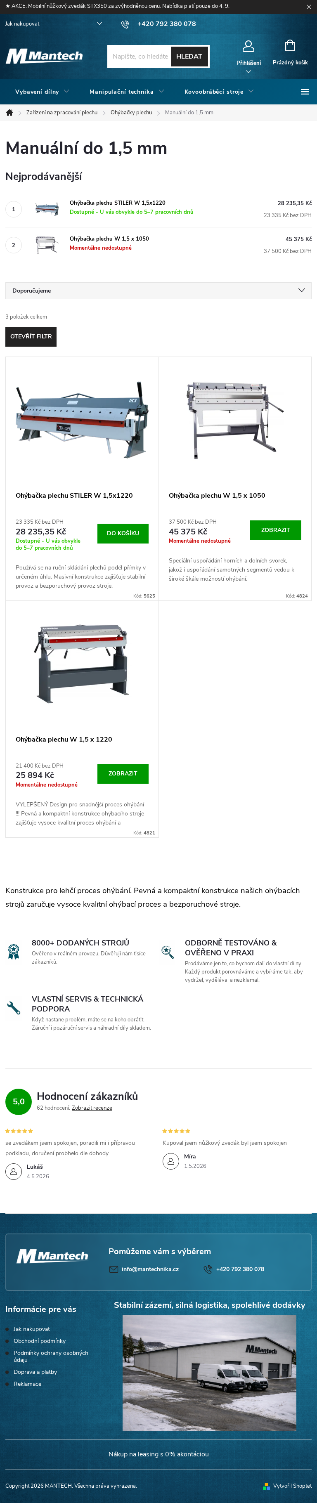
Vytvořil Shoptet (292, 1486)
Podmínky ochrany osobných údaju (51, 1356)
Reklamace (27, 1384)
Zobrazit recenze (92, 1108)
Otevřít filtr (31, 336)
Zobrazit (275, 530)
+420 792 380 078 (240, 1269)
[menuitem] (42, 92)
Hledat (189, 56)
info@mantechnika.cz (150, 1269)
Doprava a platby (35, 1372)
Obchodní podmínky (40, 1341)
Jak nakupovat (22, 24)
